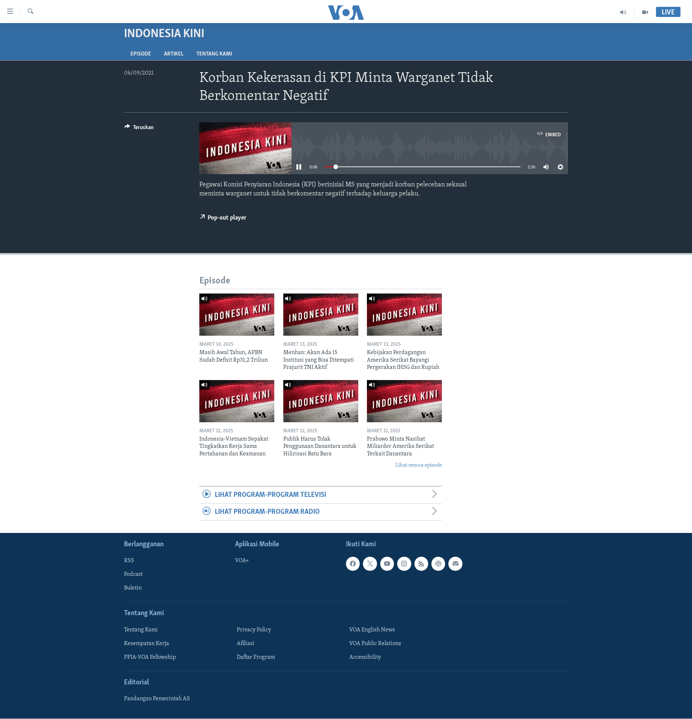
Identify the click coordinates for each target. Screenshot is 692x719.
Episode (140, 54)
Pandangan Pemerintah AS (157, 699)
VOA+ (242, 561)
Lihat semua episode (418, 465)
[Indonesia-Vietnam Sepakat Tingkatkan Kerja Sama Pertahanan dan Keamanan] (236, 401)
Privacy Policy (254, 630)
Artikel (173, 54)
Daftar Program (256, 657)
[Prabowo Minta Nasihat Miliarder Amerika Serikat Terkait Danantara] (404, 401)
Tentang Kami (214, 54)
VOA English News (372, 630)
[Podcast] (438, 564)
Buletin (133, 588)
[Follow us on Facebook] (353, 564)
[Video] (645, 12)
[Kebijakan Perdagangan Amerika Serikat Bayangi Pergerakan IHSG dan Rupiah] (404, 315)
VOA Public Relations (375, 644)
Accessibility (365, 657)
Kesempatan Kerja (146, 644)
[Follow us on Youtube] (387, 564)
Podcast (133, 575)
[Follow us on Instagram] (404, 564)
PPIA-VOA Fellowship (150, 657)
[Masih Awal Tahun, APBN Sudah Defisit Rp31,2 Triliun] (236, 315)
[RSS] (421, 564)
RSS (129, 561)
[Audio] (623, 12)
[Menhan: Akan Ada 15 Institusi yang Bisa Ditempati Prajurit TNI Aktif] (320, 315)
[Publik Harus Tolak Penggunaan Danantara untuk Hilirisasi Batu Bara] (320, 401)
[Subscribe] (455, 564)
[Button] (139, 129)
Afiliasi (245, 644)
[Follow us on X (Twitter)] (370, 564)
